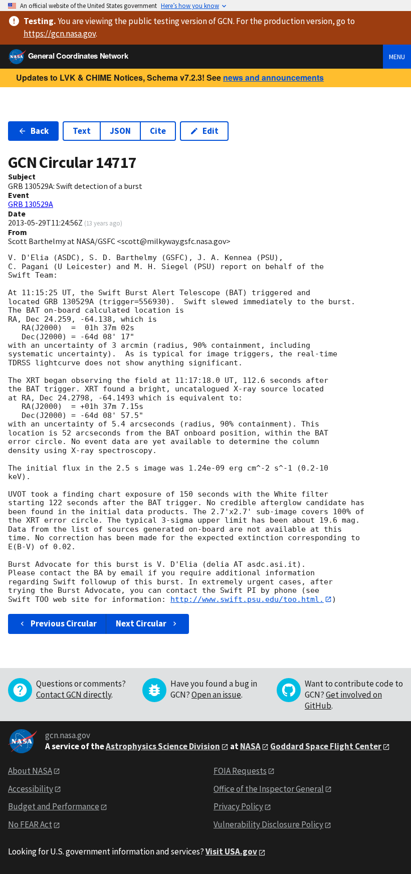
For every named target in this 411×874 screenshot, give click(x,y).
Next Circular (141, 623)
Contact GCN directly (73, 694)
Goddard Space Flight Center (325, 746)
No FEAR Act (30, 824)
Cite (158, 130)
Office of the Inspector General (269, 788)
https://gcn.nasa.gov (60, 33)
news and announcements (273, 77)
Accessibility (30, 788)
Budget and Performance (53, 806)
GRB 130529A (30, 204)
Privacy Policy (238, 806)
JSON (120, 130)
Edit (210, 130)
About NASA (30, 770)
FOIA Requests (240, 770)
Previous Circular (64, 623)
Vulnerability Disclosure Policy (268, 824)
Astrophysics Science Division (163, 746)
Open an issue (216, 694)
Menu (397, 56)
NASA (250, 746)
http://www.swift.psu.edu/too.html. (247, 599)
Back (40, 130)
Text (82, 130)
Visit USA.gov (231, 851)
